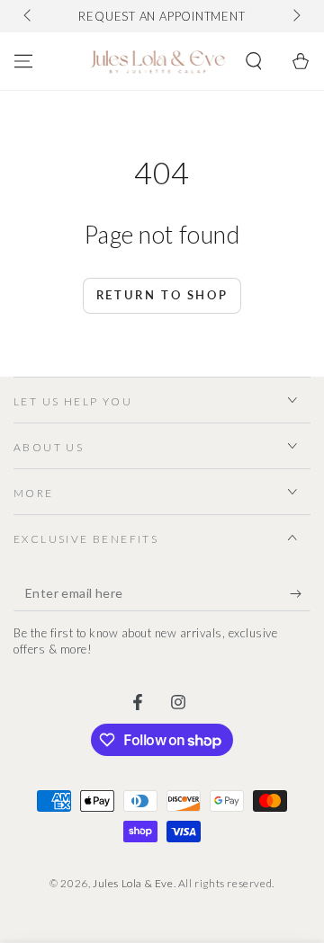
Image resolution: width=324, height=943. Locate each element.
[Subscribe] (300, 593)
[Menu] (23, 61)
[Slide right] (295, 16)
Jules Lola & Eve (133, 883)
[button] (253, 61)
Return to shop (162, 295)
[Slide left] (29, 16)
